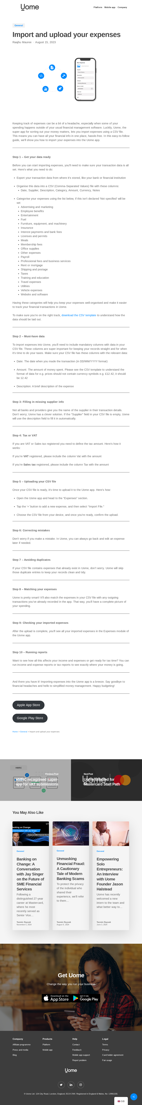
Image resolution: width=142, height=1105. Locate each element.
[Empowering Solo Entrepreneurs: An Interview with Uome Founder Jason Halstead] (110, 875)
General (23, 732)
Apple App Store (28, 705)
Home (15, 732)
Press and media (20, 1050)
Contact (76, 1044)
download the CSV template (79, 315)
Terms (105, 1044)
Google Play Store (30, 718)
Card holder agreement (112, 1055)
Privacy (105, 1050)
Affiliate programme (22, 1044)
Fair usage (107, 1060)
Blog (15, 1055)
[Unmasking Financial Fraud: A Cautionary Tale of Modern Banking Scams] (71, 875)
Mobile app (48, 1050)
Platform (46, 1044)
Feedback (77, 1050)
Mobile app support (81, 1055)
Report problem (79, 1060)
